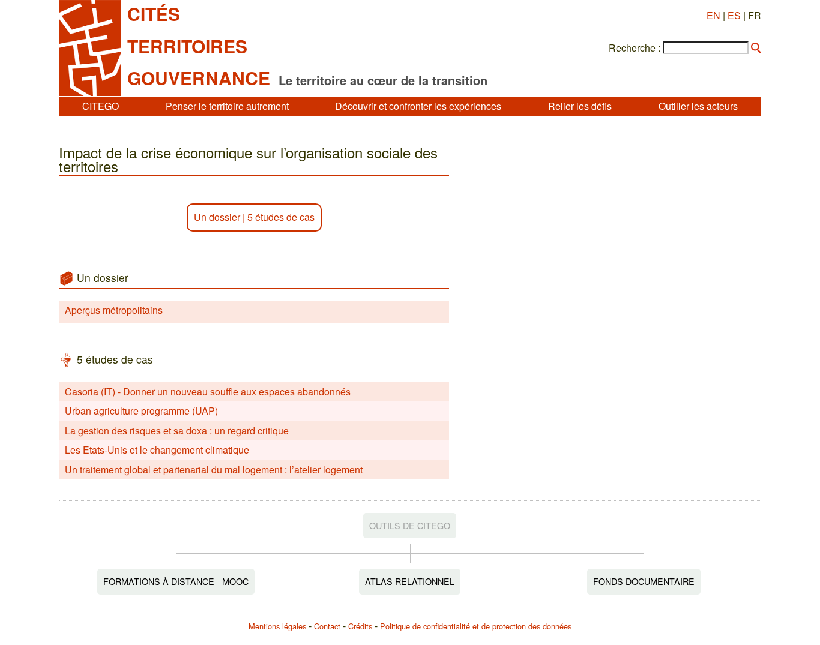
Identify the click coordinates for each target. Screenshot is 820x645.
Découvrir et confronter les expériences (418, 106)
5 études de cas (281, 217)
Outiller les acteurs (698, 106)
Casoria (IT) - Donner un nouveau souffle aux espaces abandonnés (208, 391)
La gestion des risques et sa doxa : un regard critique (177, 430)
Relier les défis (580, 106)
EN (713, 15)
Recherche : (634, 48)
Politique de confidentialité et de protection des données (475, 626)
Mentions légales (277, 626)
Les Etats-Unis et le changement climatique (157, 450)
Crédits (360, 626)
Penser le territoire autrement (227, 106)
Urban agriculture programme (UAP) (141, 411)
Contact (327, 626)
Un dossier (217, 217)
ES (734, 15)
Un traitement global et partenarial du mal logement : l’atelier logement (214, 469)
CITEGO (100, 106)
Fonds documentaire (644, 581)
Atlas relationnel (409, 581)
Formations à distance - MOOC (176, 581)
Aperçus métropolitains (114, 310)
